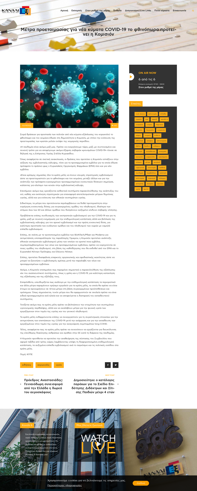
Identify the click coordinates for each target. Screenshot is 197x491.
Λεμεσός (139, 130)
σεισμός (150, 184)
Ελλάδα (163, 114)
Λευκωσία (150, 130)
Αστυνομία (152, 114)
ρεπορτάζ (139, 184)
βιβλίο (138, 146)
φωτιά (146, 189)
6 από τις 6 (147, 79)
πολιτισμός (140, 178)
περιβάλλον (151, 173)
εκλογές (139, 151)
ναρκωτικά (140, 167)
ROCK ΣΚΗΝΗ (140, 114)
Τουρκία (148, 135)
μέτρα (147, 162)
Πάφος (138, 135)
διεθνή (147, 146)
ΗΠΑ (146, 119)
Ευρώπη (139, 119)
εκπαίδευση (150, 151)
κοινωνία (139, 157)
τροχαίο (160, 184)
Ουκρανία (161, 130)
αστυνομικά (161, 141)
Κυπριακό (139, 124)
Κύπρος (149, 124)
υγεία (59, 365)
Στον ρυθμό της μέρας (151, 87)
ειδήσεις (26, 365)
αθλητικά (139, 141)
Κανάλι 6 (164, 119)
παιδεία (162, 167)
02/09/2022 (26, 125)
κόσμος (139, 162)
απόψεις (150, 141)
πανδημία (139, 173)
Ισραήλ (154, 119)
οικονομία (152, 167)
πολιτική (163, 173)
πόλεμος (162, 178)
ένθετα (157, 135)
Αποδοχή (141, 483)
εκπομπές (163, 151)
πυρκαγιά (151, 178)
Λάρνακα (159, 124)
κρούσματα (163, 157)
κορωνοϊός (44, 365)
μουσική (157, 162)
